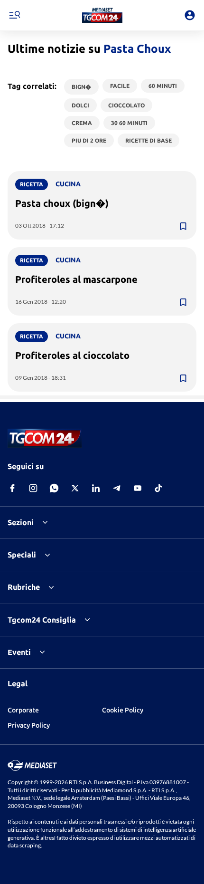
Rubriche (24, 587)
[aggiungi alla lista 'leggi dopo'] (183, 226)
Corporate (23, 710)
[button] (102, 15)
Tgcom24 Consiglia (42, 619)
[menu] (14, 15)
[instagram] (33, 488)
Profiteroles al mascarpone (76, 279)
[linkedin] (96, 488)
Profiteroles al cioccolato (72, 355)
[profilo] (189, 15)
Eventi (19, 652)
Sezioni (21, 522)
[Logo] (102, 15)
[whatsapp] (54, 488)
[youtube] (137, 488)
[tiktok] (158, 488)
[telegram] (116, 488)
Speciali (22, 554)
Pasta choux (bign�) (62, 203)
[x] (75, 488)
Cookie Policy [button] (122, 710)
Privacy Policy (29, 725)
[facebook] (12, 488)
